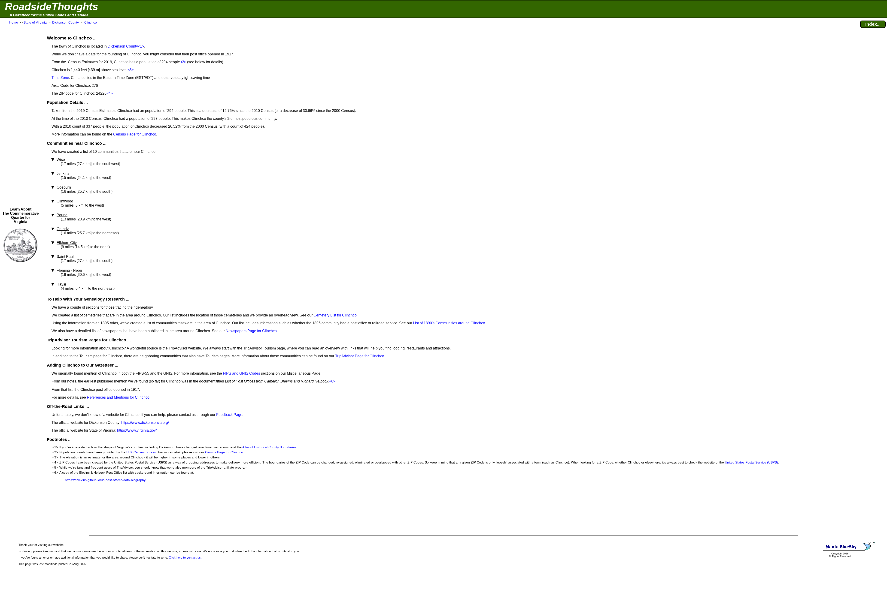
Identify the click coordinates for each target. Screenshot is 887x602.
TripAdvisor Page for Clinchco (359, 356)
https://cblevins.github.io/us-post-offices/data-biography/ (105, 480)
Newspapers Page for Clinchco (251, 331)
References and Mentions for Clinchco (118, 397)
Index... (873, 24)
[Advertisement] (20, 116)
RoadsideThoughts (51, 6)
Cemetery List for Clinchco (335, 315)
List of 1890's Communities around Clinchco (449, 323)
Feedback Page (229, 415)
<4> (109, 93)
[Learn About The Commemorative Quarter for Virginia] (20, 266)
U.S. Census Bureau (141, 452)
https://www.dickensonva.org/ (145, 422)
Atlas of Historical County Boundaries (269, 447)
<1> (141, 46)
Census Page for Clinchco (134, 134)
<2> (183, 62)
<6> (332, 381)
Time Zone (60, 78)
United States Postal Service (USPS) (751, 462)
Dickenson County (123, 46)
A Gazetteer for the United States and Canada (48, 15)
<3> (131, 70)
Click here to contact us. (185, 557)
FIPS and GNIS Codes (241, 373)
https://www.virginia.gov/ (137, 430)
